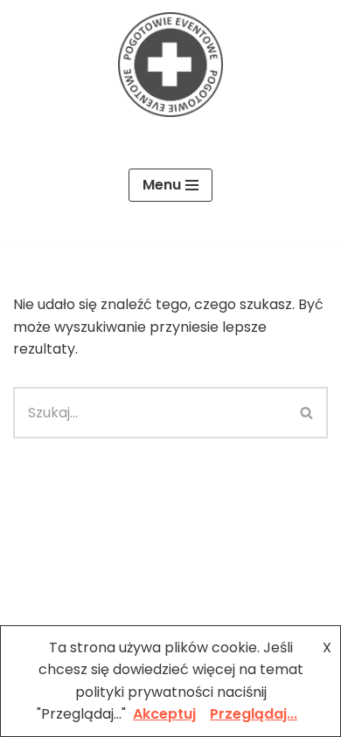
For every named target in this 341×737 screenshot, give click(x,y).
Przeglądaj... (253, 714)
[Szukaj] (307, 412)
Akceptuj (164, 714)
